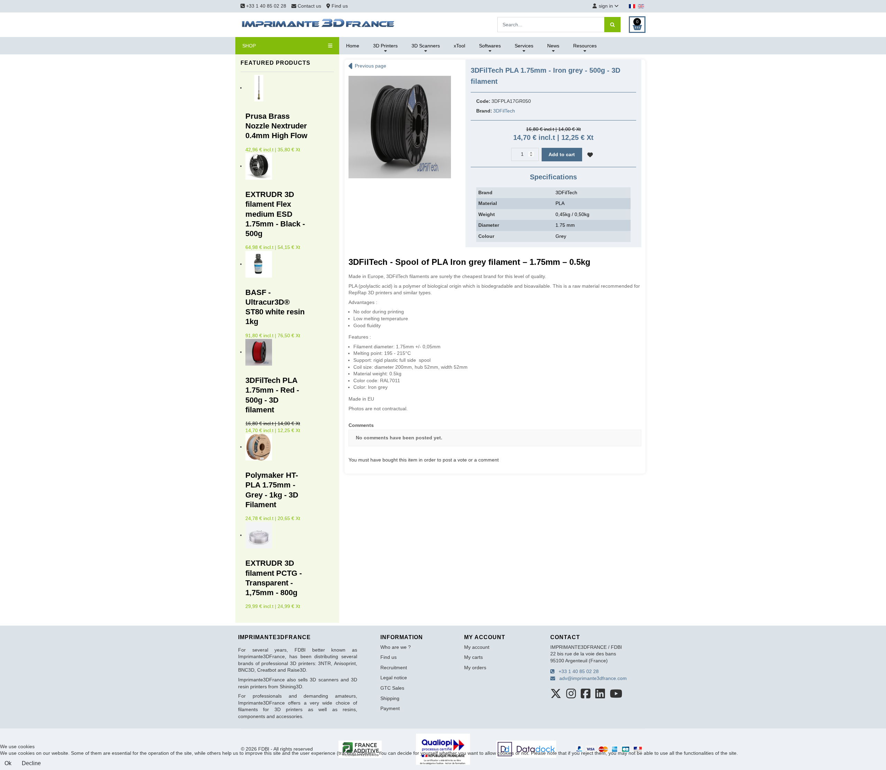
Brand (485, 192)
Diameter (488, 225)
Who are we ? (395, 647)
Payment (390, 708)
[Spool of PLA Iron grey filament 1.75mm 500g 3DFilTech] (400, 126)
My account (476, 647)
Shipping (389, 698)
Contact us (309, 6)
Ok (7, 763)
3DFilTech (504, 111)
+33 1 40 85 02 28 (265, 6)
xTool (459, 45)
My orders (475, 667)
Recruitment (393, 667)
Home (352, 45)
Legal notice (393, 677)
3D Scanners (426, 45)
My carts (473, 657)
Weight (486, 214)
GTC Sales (392, 688)
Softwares (490, 45)
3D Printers (385, 45)
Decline (31, 763)
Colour (486, 236)
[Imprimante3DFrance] (318, 24)
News (553, 45)
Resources (585, 45)
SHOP (249, 45)
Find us (339, 6)
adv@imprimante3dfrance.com (591, 678)
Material (487, 203)
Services (524, 45)
